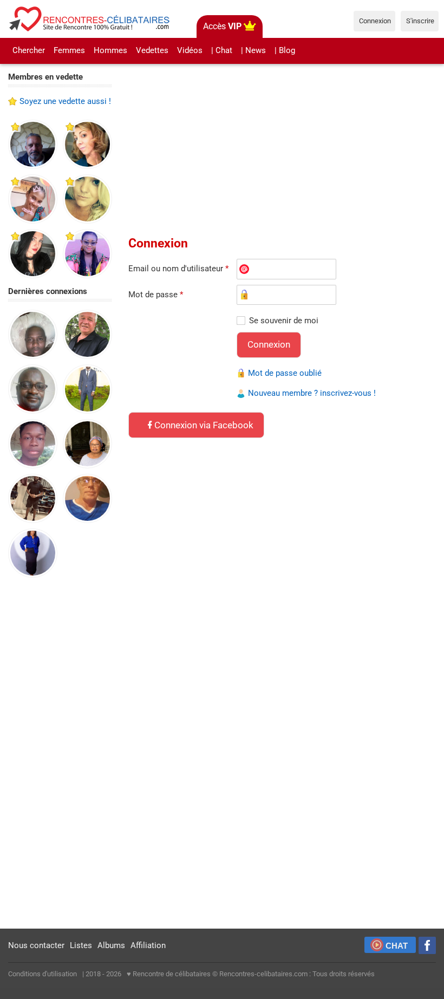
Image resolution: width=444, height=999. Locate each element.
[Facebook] (427, 945)
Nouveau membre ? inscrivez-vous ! (312, 393)
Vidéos (190, 50)
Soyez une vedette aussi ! (65, 101)
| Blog (285, 50)
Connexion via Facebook (203, 425)
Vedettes (152, 50)
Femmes (69, 50)
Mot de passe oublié (285, 373)
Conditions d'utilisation (42, 974)
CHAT (397, 945)
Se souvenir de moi (283, 320)
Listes (81, 945)
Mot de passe (155, 294)
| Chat (221, 50)
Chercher (28, 50)
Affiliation (148, 945)
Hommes (110, 50)
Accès (222, 26)
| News (253, 50)
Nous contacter (36, 945)
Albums (111, 945)
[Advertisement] (60, 753)
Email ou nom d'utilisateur (178, 268)
